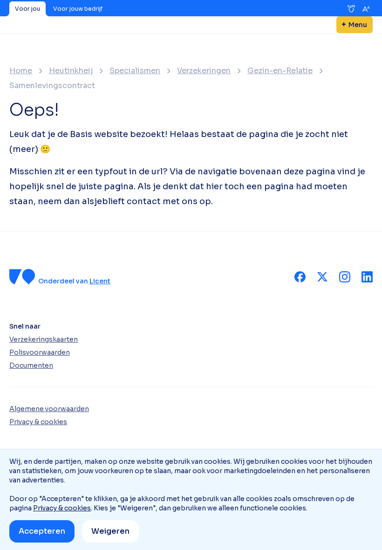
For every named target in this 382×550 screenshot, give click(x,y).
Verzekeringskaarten (43, 339)
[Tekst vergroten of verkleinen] (366, 8)
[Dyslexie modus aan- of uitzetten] (351, 8)
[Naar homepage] (22, 276)
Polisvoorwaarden (39, 352)
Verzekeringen (204, 71)
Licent (99, 281)
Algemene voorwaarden (49, 409)
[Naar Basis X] (322, 276)
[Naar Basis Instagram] (344, 276)
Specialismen (134, 71)
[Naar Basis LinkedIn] (367, 276)
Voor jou (27, 8)
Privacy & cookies (62, 508)
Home (20, 71)
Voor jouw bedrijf (77, 8)
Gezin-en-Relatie (280, 71)
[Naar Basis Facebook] (300, 276)
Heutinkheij (71, 71)
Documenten (31, 365)
